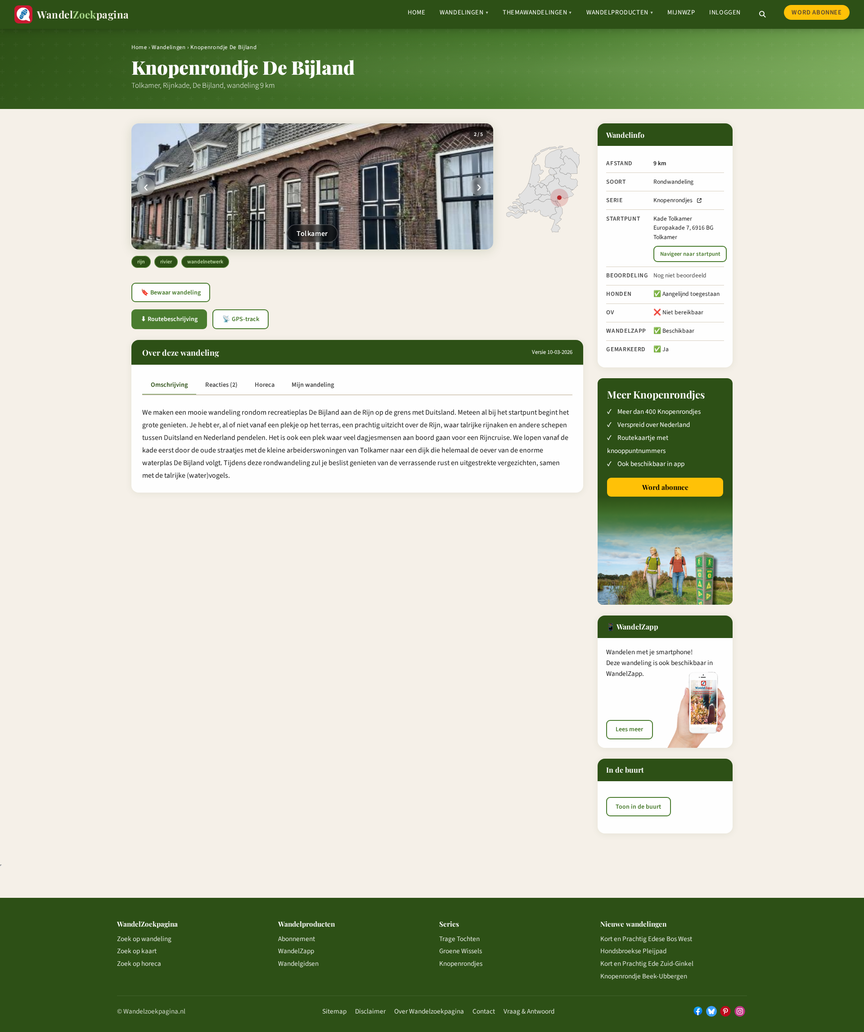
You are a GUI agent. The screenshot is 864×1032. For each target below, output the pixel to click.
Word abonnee (817, 12)
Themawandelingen (537, 12)
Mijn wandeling (313, 384)
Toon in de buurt (638, 806)
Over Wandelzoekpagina (429, 1011)
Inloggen (725, 12)
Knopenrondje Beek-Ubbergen (643, 976)
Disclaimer (370, 1011)
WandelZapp (296, 951)
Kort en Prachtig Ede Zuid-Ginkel (646, 964)
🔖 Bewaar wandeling (171, 292)
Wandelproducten (619, 12)
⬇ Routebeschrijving (169, 319)
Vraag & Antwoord (529, 1011)
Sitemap (334, 1011)
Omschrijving (169, 384)
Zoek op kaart (137, 951)
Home (416, 12)
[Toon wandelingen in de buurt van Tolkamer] (559, 198)
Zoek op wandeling (144, 939)
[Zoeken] (762, 14)
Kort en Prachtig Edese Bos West (646, 939)
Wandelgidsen (298, 964)
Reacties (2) (221, 384)
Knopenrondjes (673, 200)
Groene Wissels (460, 951)
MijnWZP (681, 12)
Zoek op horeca (139, 964)
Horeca (264, 384)
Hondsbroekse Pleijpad (633, 951)
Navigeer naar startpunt (690, 254)
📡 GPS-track (240, 319)
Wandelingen (464, 12)
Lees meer (629, 729)
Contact (483, 1011)
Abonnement (296, 939)
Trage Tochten (459, 939)
